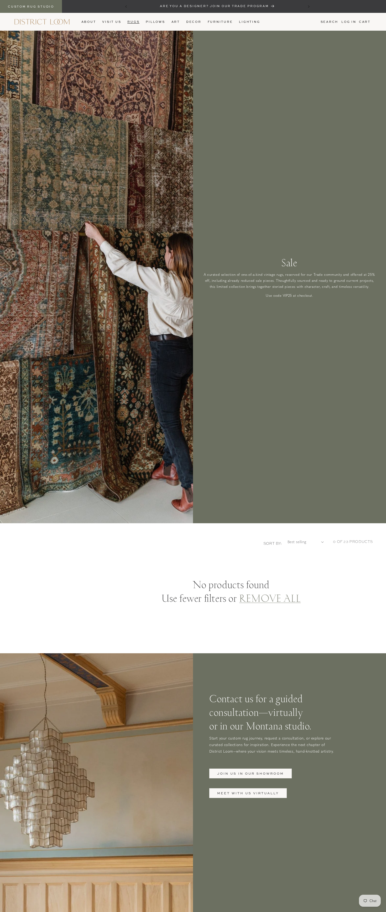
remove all (270, 598)
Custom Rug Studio (31, 6)
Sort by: (272, 543)
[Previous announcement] (126, 7)
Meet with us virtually (248, 793)
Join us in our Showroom (250, 773)
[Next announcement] (309, 7)
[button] (133, 22)
